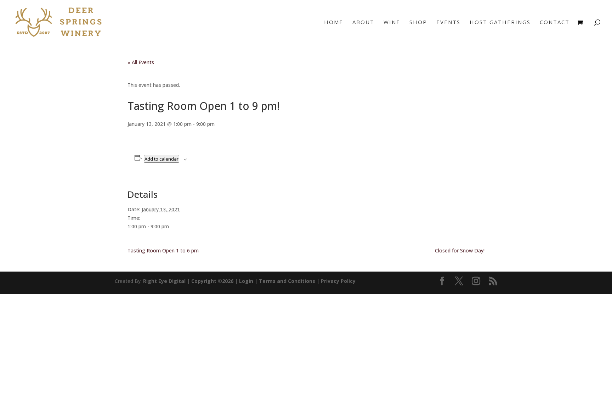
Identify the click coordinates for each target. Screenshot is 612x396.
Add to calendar (161, 159)
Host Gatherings (500, 22)
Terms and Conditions (287, 281)
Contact (555, 22)
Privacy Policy (338, 281)
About (363, 22)
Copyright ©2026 (212, 281)
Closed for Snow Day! (459, 250)
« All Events (141, 62)
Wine (392, 22)
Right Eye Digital (164, 281)
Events (448, 22)
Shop (418, 22)
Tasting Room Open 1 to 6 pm (163, 250)
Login (246, 281)
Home (333, 22)
